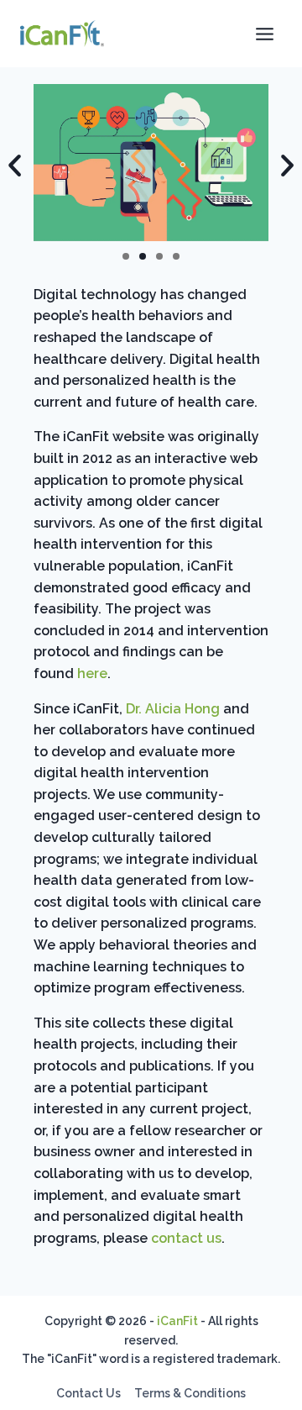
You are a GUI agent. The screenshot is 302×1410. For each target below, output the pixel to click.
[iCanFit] (62, 33)
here (92, 673)
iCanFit (177, 1321)
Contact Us (88, 1393)
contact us (186, 1238)
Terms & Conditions (190, 1393)
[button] (125, 256)
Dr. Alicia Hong (173, 709)
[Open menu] (264, 33)
